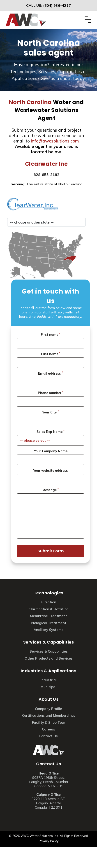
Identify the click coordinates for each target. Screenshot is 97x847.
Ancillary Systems (48, 630)
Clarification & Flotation (49, 609)
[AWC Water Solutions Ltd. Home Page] (25, 16)
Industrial (49, 680)
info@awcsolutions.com (55, 141)
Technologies (48, 593)
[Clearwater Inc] (46, 204)
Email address (50, 373)
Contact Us (48, 764)
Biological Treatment (48, 623)
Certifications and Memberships (48, 715)
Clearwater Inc (46, 164)
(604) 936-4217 (57, 5)
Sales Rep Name (51, 431)
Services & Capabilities (48, 642)
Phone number (50, 392)
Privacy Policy (48, 841)
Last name (50, 354)
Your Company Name (50, 451)
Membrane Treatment (48, 616)
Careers (48, 729)
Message (50, 490)
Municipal (48, 687)
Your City (50, 412)
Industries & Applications (48, 671)
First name (50, 334)
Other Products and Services (49, 658)
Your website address (50, 471)
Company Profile (48, 709)
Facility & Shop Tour (48, 722)
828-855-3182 (46, 174)
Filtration (48, 602)
